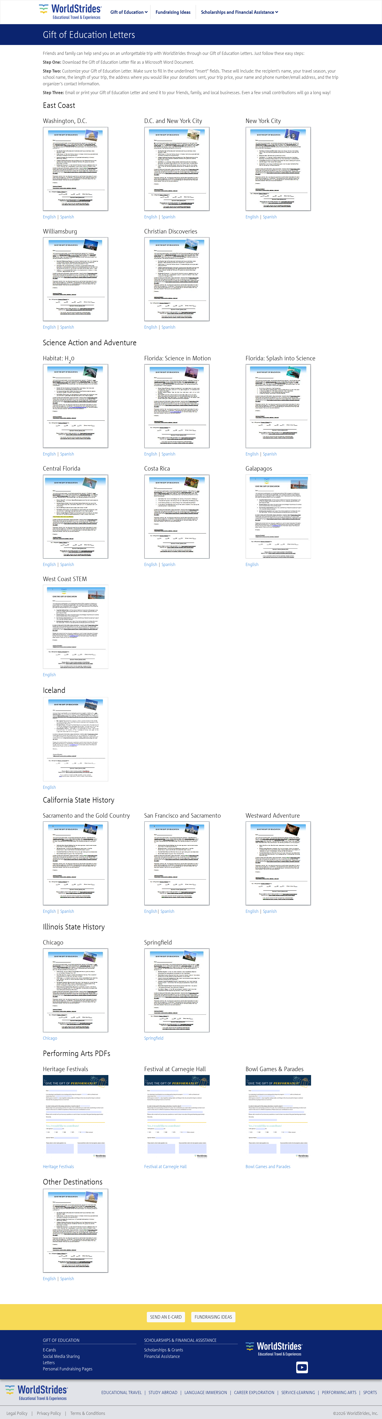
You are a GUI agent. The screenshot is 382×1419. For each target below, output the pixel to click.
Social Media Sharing (61, 1356)
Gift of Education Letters (89, 34)
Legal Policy (16, 1413)
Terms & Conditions (87, 1413)
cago (53, 1038)
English (49, 216)
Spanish (67, 216)
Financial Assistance (162, 1356)
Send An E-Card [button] (166, 1317)
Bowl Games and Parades (268, 1166)
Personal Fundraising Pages (68, 1368)
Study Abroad (163, 1392)
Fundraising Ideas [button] (213, 1317)
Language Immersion (206, 1392)
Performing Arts (339, 1392)
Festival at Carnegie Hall (165, 1166)
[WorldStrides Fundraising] (71, 11)
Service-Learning (298, 1392)
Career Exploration (254, 1392)
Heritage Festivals (58, 1166)
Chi (46, 1038)
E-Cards (49, 1349)
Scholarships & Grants (163, 1349)
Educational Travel (121, 1392)
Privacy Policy (49, 1413)
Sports (370, 1392)
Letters (49, 1362)
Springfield (153, 1038)
